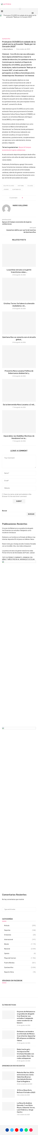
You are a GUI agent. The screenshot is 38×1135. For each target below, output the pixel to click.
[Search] (36, 13)
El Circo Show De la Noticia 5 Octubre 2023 (26, 1091)
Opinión (20, 953)
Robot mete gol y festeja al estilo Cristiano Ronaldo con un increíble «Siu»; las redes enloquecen (25, 1053)
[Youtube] (16, 1130)
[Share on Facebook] (25, 198)
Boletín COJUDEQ (8, 185)
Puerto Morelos (20, 963)
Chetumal (21, 185)
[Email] (21, 1130)
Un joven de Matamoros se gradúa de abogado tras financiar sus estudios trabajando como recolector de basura (17, 530)
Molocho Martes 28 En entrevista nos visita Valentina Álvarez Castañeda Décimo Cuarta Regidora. (25, 1077)
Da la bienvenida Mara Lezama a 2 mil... (19, 405)
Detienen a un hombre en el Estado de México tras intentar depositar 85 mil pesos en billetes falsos (26, 1036)
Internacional (20, 939)
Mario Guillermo (8, 49)
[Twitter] (12, 1130)
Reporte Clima (20, 972)
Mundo (20, 944)
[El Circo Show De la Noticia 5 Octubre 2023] (8, 1093)
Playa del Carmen (20, 958)
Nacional (20, 949)
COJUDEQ (30, 185)
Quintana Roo (16, 189)
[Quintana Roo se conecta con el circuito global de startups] (19, 322)
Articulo (20, 925)
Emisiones (20, 935)
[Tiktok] (31, 1130)
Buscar (4, 511)
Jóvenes (6, 189)
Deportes (20, 930)
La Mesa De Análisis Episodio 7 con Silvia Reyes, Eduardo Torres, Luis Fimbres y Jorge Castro (26, 1107)
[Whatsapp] (26, 1130)
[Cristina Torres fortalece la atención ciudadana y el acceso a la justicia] (19, 289)
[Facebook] (24, 13)
